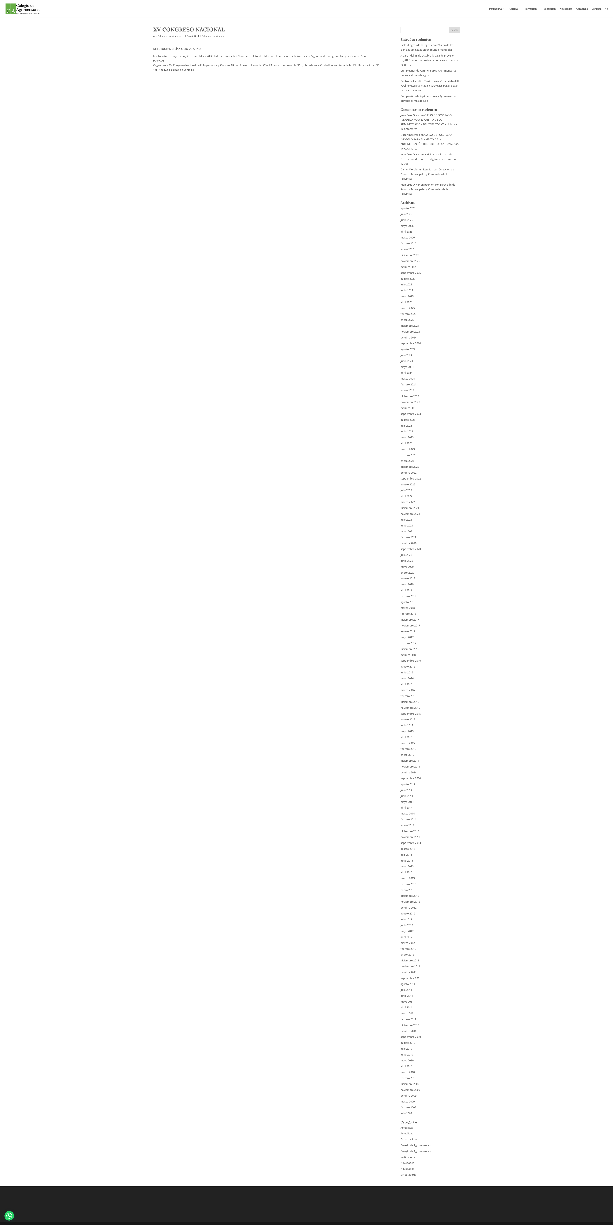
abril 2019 (406, 590)
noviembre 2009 (410, 1090)
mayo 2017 (407, 637)
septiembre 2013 (411, 843)
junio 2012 (407, 925)
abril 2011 (406, 1007)
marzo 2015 (408, 743)
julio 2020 (406, 555)
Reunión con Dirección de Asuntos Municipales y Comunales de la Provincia (427, 174)
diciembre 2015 (410, 702)
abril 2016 (406, 684)
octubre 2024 (408, 337)
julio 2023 (406, 425)
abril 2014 (406, 807)
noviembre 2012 (410, 901)
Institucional (495, 9)
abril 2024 (406, 372)
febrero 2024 (408, 384)
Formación (531, 9)
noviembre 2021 (410, 514)
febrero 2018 (408, 613)
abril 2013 (406, 872)
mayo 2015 (407, 731)
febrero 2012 (408, 949)
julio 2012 (406, 919)
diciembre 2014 (410, 760)
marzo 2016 (408, 690)
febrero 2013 (408, 884)
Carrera (513, 9)
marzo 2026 (408, 237)
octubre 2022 (408, 472)
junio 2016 (407, 672)
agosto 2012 (408, 913)
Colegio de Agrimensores (171, 36)
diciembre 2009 (410, 1084)
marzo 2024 (408, 378)
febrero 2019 (408, 596)
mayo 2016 (407, 678)
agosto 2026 (408, 208)
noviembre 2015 (410, 708)
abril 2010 (406, 1066)
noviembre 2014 (410, 766)
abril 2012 (406, 937)
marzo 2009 (408, 1101)
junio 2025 (407, 290)
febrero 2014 (408, 819)
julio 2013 (406, 854)
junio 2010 (407, 1054)
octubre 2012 (408, 907)
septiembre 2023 (411, 414)
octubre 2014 (408, 772)
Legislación (550, 9)
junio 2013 (407, 860)
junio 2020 (407, 561)
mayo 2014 (407, 802)
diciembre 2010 (410, 1025)
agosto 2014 (408, 784)
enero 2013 (407, 890)
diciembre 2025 (410, 255)
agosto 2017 (408, 631)
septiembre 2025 (411, 273)
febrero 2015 (408, 749)
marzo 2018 (408, 608)
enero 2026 (407, 249)
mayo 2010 (407, 1060)
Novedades (566, 9)
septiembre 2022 (411, 478)
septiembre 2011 (411, 978)
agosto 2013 (408, 849)
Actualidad (407, 1127)
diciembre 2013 (410, 831)
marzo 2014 (408, 813)
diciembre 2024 (410, 325)
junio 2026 (407, 220)
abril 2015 (406, 737)
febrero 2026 (408, 243)
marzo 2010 (408, 1072)
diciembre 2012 (410, 896)
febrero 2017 (408, 643)
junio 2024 (407, 361)
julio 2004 (406, 1113)
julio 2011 (406, 990)
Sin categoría (408, 1174)
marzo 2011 (408, 1013)
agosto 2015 (408, 719)
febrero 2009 (408, 1107)
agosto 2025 (408, 278)
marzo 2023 (408, 449)
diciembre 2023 (410, 396)
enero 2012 (407, 954)
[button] (9, 1216)
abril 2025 (406, 302)
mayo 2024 (407, 367)
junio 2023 (407, 431)
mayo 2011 (407, 1001)
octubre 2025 (408, 267)
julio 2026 (406, 214)
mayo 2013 (407, 866)
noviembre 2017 (410, 625)
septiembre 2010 (411, 1037)
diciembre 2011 (410, 960)
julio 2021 (406, 519)
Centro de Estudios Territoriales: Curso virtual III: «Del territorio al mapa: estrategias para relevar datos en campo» (430, 85)
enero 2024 (407, 390)
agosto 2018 (408, 602)
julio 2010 (406, 1048)
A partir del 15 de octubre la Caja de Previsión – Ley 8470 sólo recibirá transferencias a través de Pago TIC (430, 60)
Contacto (597, 9)
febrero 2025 (408, 314)
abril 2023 (406, 443)
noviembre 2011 (410, 966)
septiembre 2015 (411, 713)
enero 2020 (407, 572)
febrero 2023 (408, 455)
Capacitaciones (410, 1139)
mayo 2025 (407, 296)
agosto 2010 (408, 1043)
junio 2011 (407, 996)
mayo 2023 (407, 437)
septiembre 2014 (411, 778)
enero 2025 (407, 320)
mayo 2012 (407, 931)
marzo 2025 (408, 308)
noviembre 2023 (410, 402)
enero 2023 (407, 461)
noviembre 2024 (410, 331)
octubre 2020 (408, 543)
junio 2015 (407, 725)
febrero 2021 (408, 537)
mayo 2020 (407, 566)
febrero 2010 (408, 1078)
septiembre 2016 (411, 660)
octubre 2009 (408, 1095)
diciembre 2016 (410, 649)
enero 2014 (407, 825)
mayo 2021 (407, 531)
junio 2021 (407, 525)
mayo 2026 (407, 226)
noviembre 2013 (410, 837)
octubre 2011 (408, 972)
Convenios (582, 9)
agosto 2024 (408, 349)
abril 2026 (406, 231)
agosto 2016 (408, 666)
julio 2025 (406, 284)
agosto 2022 (408, 484)
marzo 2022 (408, 502)
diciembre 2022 (410, 466)
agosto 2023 (408, 420)
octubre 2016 (408, 655)
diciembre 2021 (410, 508)
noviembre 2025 (410, 261)
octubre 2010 (408, 1031)
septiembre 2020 (411, 549)
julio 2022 (406, 490)
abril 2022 (406, 496)
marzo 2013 (408, 878)
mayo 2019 (407, 584)
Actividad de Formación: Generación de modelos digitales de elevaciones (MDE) (429, 159)
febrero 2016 (408, 696)
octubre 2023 (408, 408)
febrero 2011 (408, 1019)
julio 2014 (406, 790)
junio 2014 (407, 796)
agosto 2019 (408, 578)
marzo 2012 (408, 943)
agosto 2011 (408, 984)
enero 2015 (407, 755)
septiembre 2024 (411, 343)
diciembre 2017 (410, 619)
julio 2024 (406, 355)
